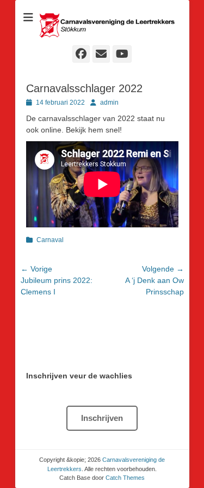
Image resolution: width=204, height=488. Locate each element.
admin (109, 102)
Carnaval (50, 240)
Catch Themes (125, 477)
